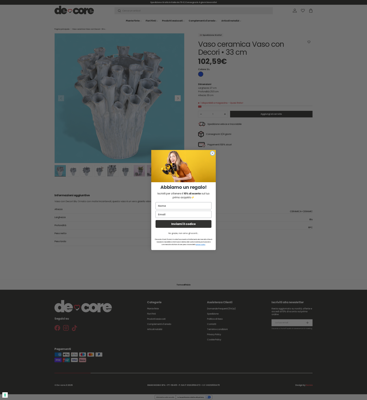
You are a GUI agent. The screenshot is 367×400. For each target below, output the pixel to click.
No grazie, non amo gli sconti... (183, 233)
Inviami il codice (183, 224)
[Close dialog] (212, 153)
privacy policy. (201, 244)
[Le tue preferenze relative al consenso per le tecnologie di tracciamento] (5, 395)
